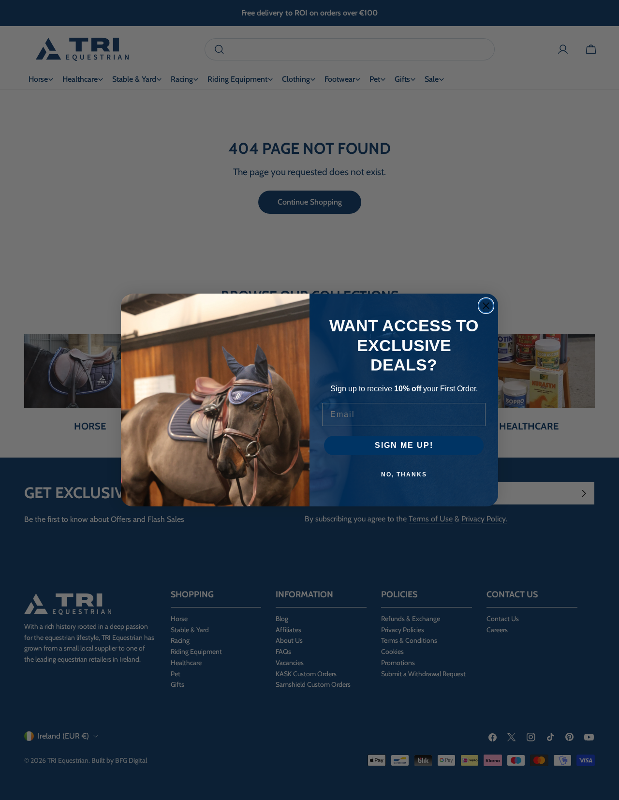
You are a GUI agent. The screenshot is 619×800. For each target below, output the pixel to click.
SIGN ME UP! (404, 445)
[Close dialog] (486, 305)
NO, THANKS (404, 474)
